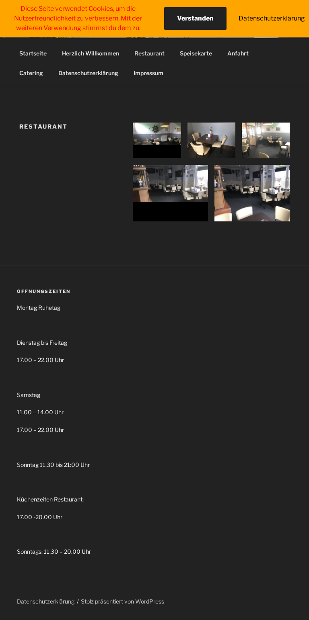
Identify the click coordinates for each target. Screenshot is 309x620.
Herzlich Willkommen (90, 53)
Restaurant (149, 53)
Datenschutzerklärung (88, 73)
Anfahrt (238, 53)
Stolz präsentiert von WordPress (122, 601)
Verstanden (195, 18)
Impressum (148, 73)
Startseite (33, 53)
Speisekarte (196, 53)
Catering (31, 73)
